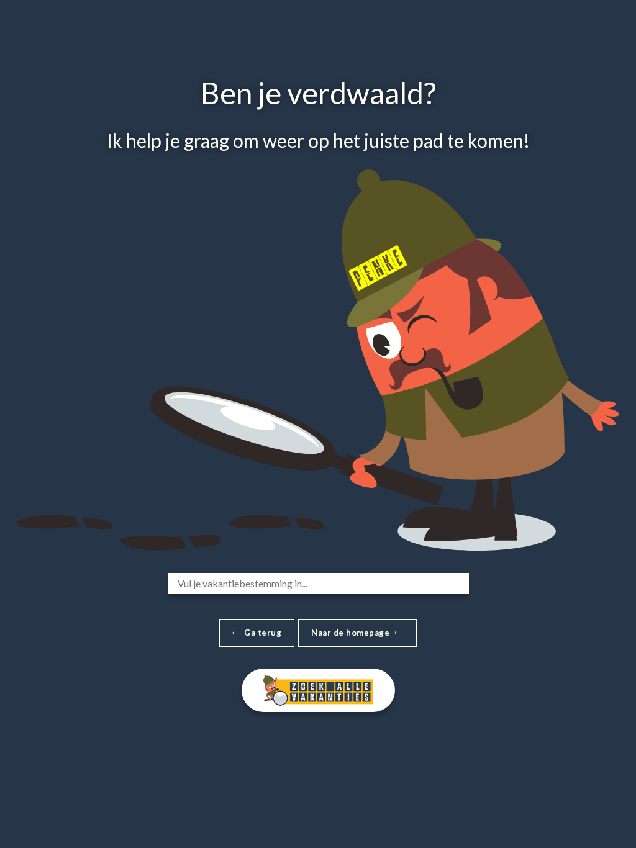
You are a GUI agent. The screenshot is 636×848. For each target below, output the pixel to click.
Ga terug (262, 633)
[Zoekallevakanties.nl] (318, 688)
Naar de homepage (351, 633)
